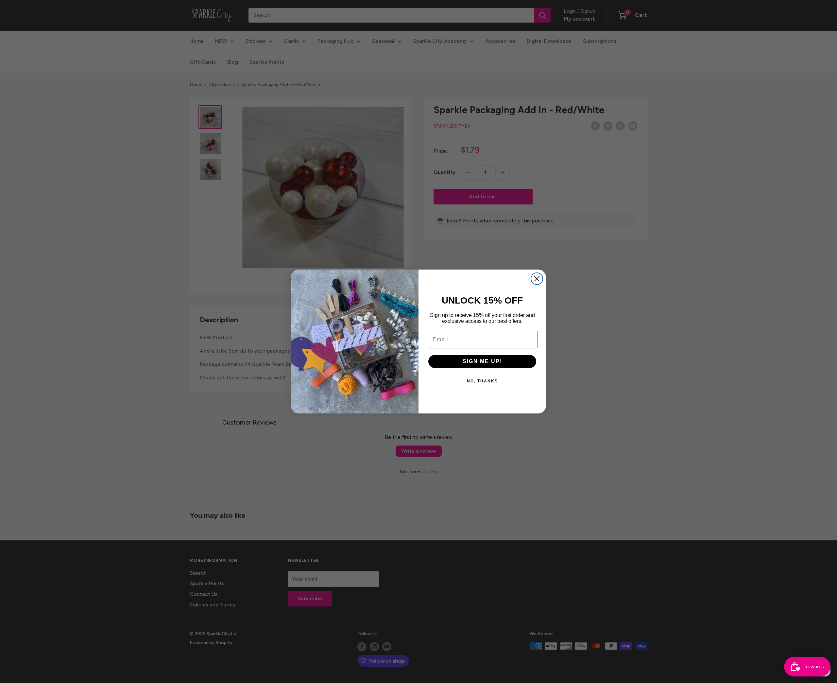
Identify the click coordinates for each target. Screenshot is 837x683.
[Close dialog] (537, 279)
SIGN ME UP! (482, 361)
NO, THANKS (482, 381)
